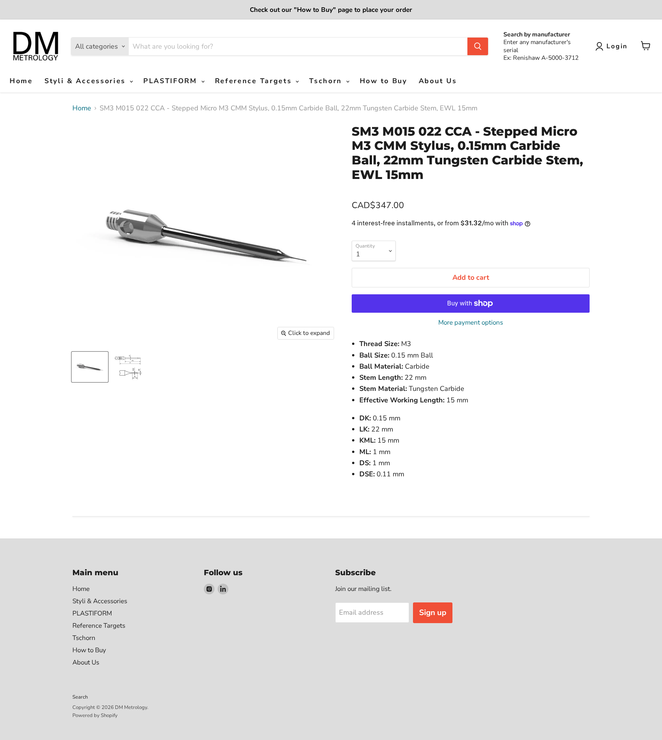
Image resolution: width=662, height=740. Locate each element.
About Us (438, 80)
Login (617, 46)
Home (21, 80)
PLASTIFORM (171, 80)
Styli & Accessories (86, 80)
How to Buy (383, 80)
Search (80, 697)
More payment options (470, 322)
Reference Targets (255, 80)
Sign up (432, 612)
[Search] (477, 46)
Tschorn (327, 80)
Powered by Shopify (95, 715)
